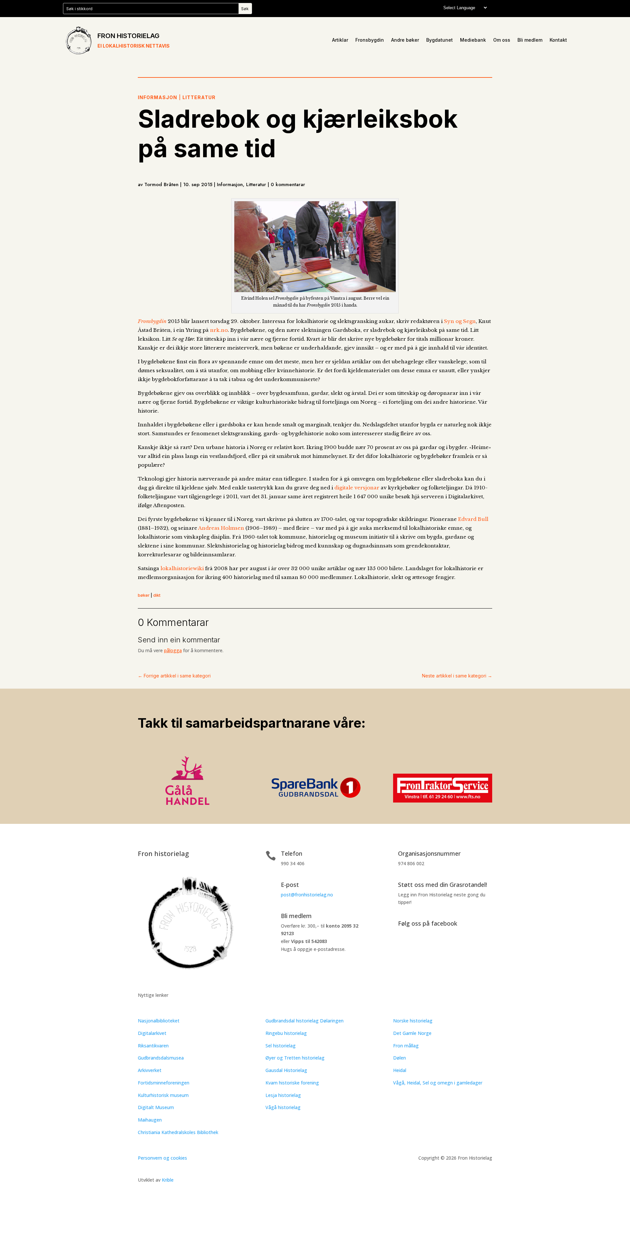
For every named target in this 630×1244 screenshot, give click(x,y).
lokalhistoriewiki (182, 568)
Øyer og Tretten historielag (295, 1058)
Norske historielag (412, 1021)
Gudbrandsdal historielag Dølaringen (304, 1021)
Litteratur (199, 97)
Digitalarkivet (152, 1033)
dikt (156, 595)
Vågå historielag (283, 1107)
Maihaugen (150, 1120)
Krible (168, 1180)
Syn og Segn (460, 321)
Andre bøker (405, 40)
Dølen (399, 1058)
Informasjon (157, 97)
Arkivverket (149, 1070)
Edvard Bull (472, 519)
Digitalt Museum (156, 1107)
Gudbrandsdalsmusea (161, 1058)
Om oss (501, 40)
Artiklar (340, 40)
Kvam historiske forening (292, 1083)
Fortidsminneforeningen (163, 1083)
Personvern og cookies (162, 1158)
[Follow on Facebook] (398, 949)
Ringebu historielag (286, 1033)
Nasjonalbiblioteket (158, 1021)
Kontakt (558, 40)
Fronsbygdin (369, 40)
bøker (144, 595)
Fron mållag (406, 1045)
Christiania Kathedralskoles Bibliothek (178, 1132)
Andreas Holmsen (221, 528)
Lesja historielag (283, 1095)
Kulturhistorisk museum (163, 1095)
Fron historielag (128, 36)
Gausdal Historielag (286, 1070)
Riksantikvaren (153, 1045)
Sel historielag (280, 1045)
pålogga (173, 650)
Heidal (399, 1070)
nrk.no (219, 330)
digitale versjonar (356, 487)
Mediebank (473, 40)
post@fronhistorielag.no (307, 894)
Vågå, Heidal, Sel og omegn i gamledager (437, 1083)
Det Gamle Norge (412, 1033)
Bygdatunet (439, 40)
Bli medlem (529, 40)
